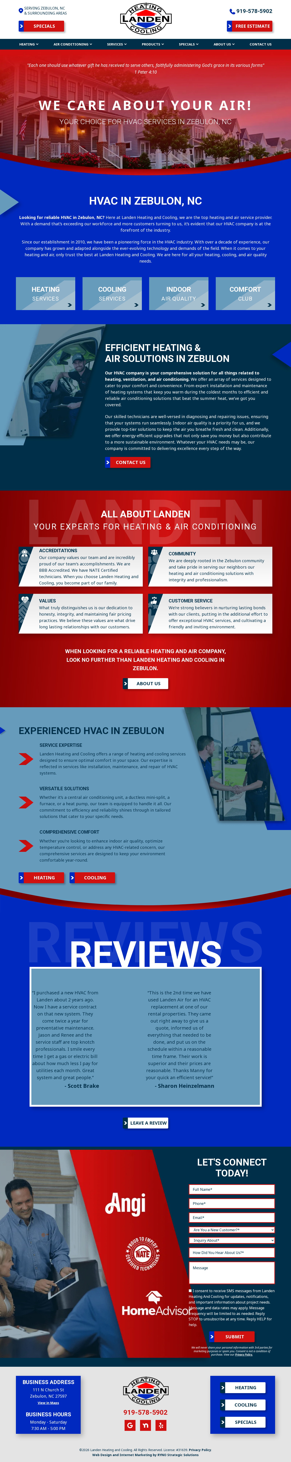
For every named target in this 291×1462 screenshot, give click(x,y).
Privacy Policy (200, 1450)
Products (151, 44)
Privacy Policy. (244, 1355)
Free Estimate (253, 26)
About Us (222, 44)
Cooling (95, 878)
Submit (235, 1337)
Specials (44, 26)
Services (115, 44)
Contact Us (261, 44)
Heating (27, 44)
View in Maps (48, 1403)
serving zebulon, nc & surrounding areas (45, 11)
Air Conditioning (71, 44)
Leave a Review (148, 1123)
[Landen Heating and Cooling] (145, 18)
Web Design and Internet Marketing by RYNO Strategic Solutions (145, 1455)
